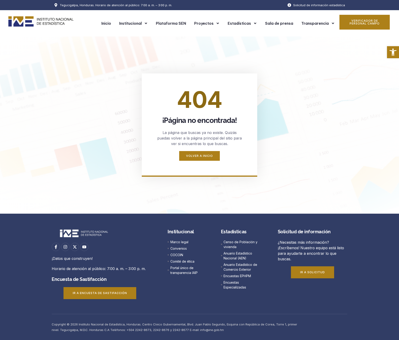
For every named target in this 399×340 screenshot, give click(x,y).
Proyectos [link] (204, 23)
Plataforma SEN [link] (171, 23)
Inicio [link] (106, 23)
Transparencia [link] (315, 23)
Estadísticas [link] (239, 23)
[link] (393, 52)
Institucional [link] (130, 23)
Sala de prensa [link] (279, 23)
